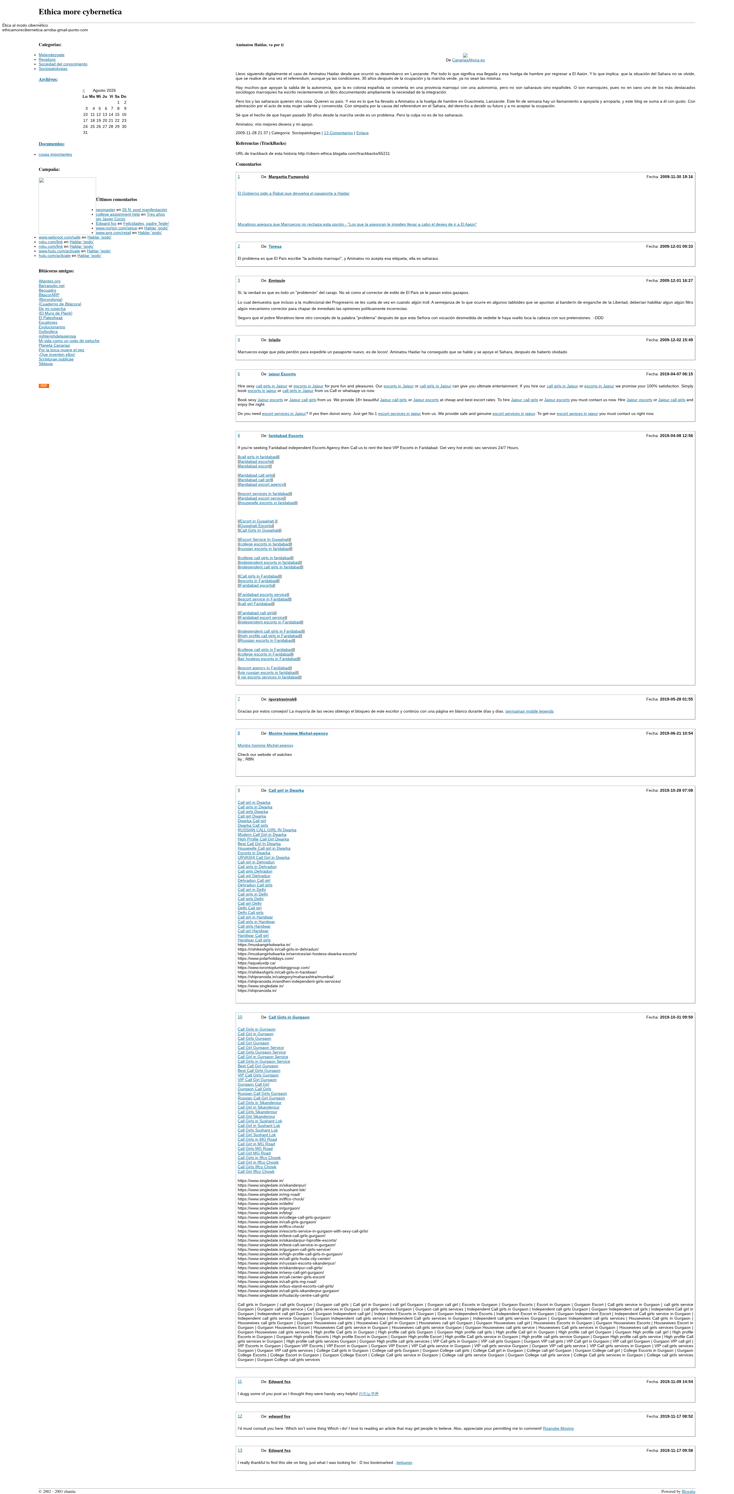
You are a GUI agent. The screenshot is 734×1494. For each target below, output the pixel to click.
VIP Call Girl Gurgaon (257, 1079)
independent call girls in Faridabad (271, 631)
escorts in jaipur (262, 390)
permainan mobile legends (529, 711)
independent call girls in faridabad (270, 567)
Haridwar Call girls (254, 940)
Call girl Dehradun (254, 875)
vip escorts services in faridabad (269, 677)
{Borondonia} (51, 299)
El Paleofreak (51, 317)
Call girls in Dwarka (255, 807)
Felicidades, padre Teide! (146, 223)
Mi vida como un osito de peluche (69, 340)
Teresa (275, 246)
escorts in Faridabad (258, 580)
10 (240, 1017)
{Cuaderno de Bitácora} (60, 304)
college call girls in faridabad (265, 557)
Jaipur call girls (302, 399)
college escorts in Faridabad (265, 654)
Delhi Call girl (249, 908)
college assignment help (118, 214)
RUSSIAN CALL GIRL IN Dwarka (267, 830)
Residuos (47, 59)
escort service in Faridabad (264, 599)
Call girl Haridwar (253, 931)
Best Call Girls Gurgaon (259, 1070)
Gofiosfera (48, 331)
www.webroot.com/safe (60, 237)
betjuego (404, 1462)
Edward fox (106, 223)
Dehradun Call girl (254, 880)
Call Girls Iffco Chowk (257, 1167)
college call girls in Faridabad (266, 649)
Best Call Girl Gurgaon (258, 1066)
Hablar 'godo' (156, 228)
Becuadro (47, 290)
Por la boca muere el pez (61, 350)
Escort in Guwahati (257, 521)
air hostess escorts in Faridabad (269, 658)
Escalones (48, 322)
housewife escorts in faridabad (267, 502)
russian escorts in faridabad (265, 548)
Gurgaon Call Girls (254, 1089)
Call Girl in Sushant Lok (259, 1125)
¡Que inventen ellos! (57, 354)
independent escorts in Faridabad (270, 622)
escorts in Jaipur (309, 386)
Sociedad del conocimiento (63, 64)
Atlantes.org (49, 281)
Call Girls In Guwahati (259, 530)
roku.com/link (51, 241)
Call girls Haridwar (254, 926)
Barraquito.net (52, 285)
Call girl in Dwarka (286, 790)
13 (240, 1450)
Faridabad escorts (256, 585)
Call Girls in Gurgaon (289, 1017)
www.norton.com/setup (116, 228)
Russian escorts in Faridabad (266, 640)
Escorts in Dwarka (254, 853)
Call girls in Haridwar (256, 921)
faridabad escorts (256, 461)
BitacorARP (49, 294)
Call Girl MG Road (254, 1153)
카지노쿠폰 (369, 1393)
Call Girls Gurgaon (254, 1038)
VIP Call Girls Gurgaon (258, 1075)
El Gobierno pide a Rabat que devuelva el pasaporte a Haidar (294, 193)
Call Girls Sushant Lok (258, 1130)
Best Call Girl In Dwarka (259, 843)
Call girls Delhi (250, 898)
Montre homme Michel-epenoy (298, 733)
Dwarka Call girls (253, 825)
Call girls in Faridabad (260, 576)
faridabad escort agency (262, 484)
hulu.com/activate (55, 255)
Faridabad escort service (262, 617)
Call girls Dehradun (255, 871)
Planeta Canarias (54, 345)
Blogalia (688, 1491)
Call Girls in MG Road (257, 1139)
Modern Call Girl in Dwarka (262, 834)
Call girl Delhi (249, 903)
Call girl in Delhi (252, 889)
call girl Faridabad (256, 603)
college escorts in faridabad (265, 544)
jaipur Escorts (282, 374)
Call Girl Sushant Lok (257, 1134)
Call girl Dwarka (252, 816)
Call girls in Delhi (253, 894)
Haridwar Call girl (253, 935)
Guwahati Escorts (256, 525)
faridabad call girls (256, 475)
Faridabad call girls (257, 613)
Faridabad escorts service (263, 594)
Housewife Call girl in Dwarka (264, 848)
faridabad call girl (255, 479)
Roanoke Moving (558, 1428)
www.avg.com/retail (113, 232)
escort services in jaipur (399, 413)
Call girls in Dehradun (257, 866)
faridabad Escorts (286, 435)
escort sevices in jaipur (577, 413)
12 (240, 1416)
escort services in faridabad (265, 493)
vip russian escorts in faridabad (268, 672)
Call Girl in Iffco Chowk (258, 1162)
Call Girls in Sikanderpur (260, 1102)
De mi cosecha (52, 308)
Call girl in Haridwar (255, 917)
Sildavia (46, 363)
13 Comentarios (338, 132)
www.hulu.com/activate (59, 251)
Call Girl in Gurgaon (256, 1033)
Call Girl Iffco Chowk (256, 1171)
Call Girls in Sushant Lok (260, 1121)
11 (240, 1381)
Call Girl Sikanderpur (256, 1116)
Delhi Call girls (250, 912)
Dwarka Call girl (252, 820)
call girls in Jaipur (272, 386)
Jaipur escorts (270, 399)
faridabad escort (255, 466)
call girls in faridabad (258, 457)
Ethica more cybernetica (80, 11)
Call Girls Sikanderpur (257, 1111)
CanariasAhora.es (468, 60)
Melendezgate (52, 54)
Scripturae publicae (56, 359)
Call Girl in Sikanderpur (259, 1107)
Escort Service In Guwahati (264, 539)
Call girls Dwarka (253, 811)
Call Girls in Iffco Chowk (259, 1157)
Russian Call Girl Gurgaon (261, 1098)
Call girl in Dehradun (256, 862)
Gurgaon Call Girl (253, 1084)
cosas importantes (55, 154)
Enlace (362, 132)
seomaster (105, 209)
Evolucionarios (52, 327)
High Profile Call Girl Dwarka (263, 839)
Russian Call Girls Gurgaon (262, 1093)
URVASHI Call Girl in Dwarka (264, 857)
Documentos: (52, 143)
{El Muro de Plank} (56, 313)
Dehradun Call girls (255, 885)
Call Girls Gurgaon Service (262, 1052)
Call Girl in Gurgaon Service (263, 1056)
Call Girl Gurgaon (253, 1043)
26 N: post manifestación (144, 209)
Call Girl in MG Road (256, 1144)
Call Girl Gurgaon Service (261, 1047)
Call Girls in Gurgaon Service (264, 1061)
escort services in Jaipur (284, 413)
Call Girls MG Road (255, 1148)
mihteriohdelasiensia (57, 336)
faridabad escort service (262, 498)
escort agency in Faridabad (265, 668)
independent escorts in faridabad (270, 562)
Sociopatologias (53, 68)
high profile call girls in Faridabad (270, 635)
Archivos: (48, 79)
